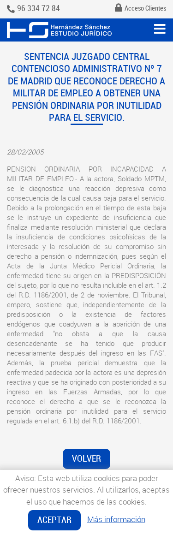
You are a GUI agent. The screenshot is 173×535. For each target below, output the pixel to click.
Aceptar (54, 520)
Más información (116, 519)
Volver (86, 458)
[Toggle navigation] (160, 29)
